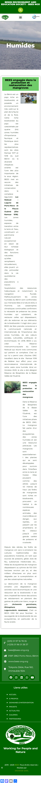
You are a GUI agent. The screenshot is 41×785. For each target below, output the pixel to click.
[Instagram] (16, 677)
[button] (20, 10)
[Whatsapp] (27, 677)
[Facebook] (11, 677)
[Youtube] (32, 677)
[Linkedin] (21, 677)
